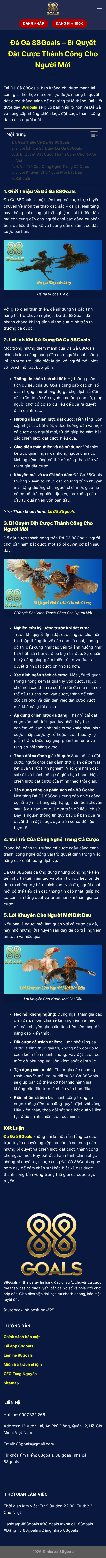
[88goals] (53, 9)
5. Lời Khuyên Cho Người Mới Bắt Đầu (48, 172)
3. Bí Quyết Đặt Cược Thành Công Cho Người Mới (56, 157)
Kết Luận (23, 178)
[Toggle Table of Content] (91, 135)
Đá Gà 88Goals (18, 1136)
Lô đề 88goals (61, 511)
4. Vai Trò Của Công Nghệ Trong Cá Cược (52, 166)
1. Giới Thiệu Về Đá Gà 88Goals (42, 142)
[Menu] (99, 8)
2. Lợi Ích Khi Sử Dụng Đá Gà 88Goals (48, 148)
